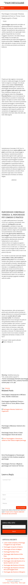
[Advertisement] (14, 64)
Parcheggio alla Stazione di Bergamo (14, 572)
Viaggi (4, 21)
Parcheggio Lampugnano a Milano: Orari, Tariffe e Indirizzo (14, 395)
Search (14, 531)
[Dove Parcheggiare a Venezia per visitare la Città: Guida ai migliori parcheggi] (14, 445)
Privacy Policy (14, 582)
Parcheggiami (9, 579)
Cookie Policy (6, 582)
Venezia (7, 388)
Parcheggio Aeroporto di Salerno (13, 547)
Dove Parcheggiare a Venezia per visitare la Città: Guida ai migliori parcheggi (13, 457)
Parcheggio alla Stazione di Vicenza (14, 565)
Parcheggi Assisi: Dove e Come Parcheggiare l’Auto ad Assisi (12, 433)
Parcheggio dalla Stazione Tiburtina (14, 558)
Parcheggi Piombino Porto (11, 552)
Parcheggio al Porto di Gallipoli (12, 549)
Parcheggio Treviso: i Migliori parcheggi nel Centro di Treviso (13, 465)
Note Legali (22, 582)
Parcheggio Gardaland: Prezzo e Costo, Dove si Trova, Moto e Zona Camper (13, 403)
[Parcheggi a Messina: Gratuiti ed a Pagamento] (14, 416)
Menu (2, 8)
